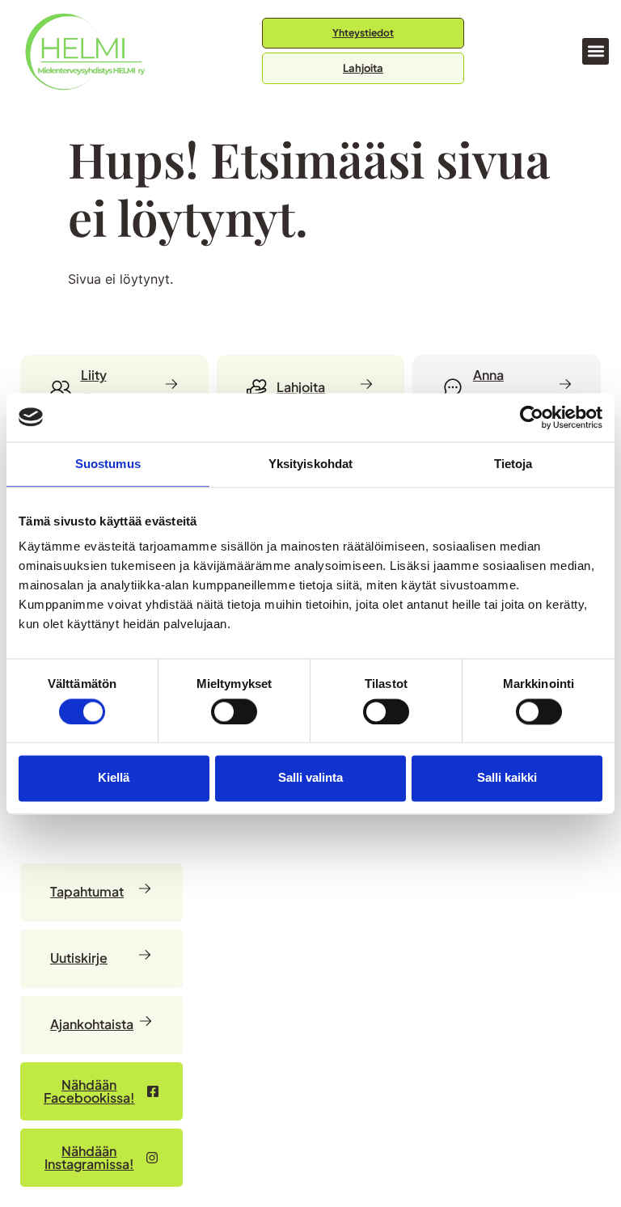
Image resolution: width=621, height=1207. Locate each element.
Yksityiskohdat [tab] (310, 464)
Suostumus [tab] (108, 464)
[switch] (234, 711)
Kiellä (113, 778)
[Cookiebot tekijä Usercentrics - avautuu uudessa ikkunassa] (531, 417)
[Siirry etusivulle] (85, 51)
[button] (595, 51)
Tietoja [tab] (513, 464)
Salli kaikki (507, 778)
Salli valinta (310, 778)
